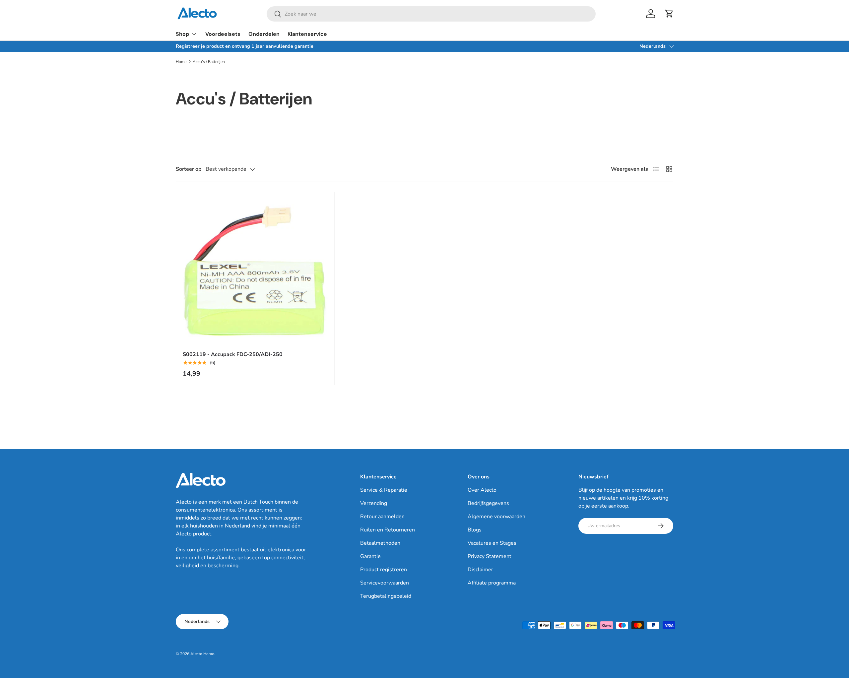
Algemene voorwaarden (496, 516)
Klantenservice (307, 34)
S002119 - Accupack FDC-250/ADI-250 (233, 354)
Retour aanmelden (382, 516)
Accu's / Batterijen (209, 61)
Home (181, 61)
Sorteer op (189, 169)
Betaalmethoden (380, 543)
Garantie (370, 556)
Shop (182, 34)
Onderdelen (264, 34)
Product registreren (383, 569)
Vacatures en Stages (492, 543)
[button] (669, 13)
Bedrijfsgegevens (488, 503)
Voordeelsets (222, 34)
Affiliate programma (492, 582)
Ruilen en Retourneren (387, 529)
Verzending (373, 503)
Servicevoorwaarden (384, 582)
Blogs (475, 529)
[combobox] (431, 14)
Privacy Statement (489, 556)
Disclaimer (480, 569)
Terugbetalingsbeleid (385, 596)
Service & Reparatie (383, 490)
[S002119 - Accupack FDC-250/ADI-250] (255, 271)
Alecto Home (202, 653)
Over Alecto (482, 490)
